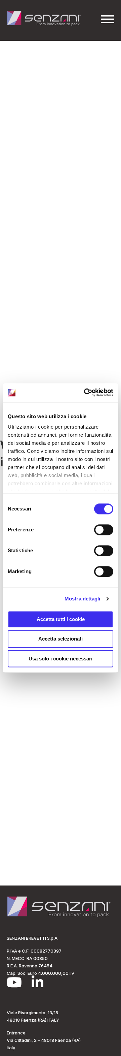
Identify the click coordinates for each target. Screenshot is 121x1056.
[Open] (107, 19)
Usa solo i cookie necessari (60, 658)
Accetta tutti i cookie (61, 619)
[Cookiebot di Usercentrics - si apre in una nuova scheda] (85, 392)
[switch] (103, 529)
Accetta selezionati (60, 639)
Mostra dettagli (82, 598)
